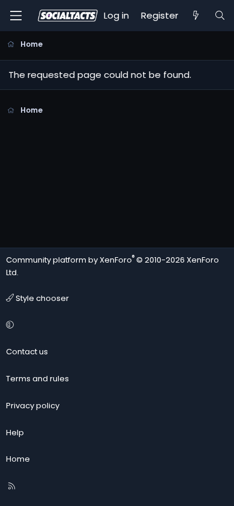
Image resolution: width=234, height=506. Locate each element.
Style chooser (41, 298)
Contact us (27, 351)
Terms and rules (37, 378)
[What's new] (196, 15)
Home (18, 459)
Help (15, 432)
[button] (115, 325)
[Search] (220, 15)
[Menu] (15, 15)
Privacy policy (32, 405)
